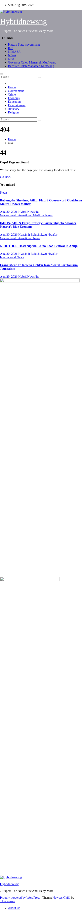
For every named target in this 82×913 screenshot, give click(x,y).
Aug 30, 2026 (9, 211)
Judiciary (13, 108)
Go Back (5, 177)
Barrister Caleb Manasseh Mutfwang (31, 66)
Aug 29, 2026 (9, 276)
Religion (13, 112)
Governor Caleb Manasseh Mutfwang (32, 62)
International (25, 215)
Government (16, 91)
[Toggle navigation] (1, 73)
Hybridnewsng (23, 21)
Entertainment (16, 105)
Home (12, 87)
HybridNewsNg (28, 211)
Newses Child (61, 897)
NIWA (12, 55)
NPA (11, 59)
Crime (12, 94)
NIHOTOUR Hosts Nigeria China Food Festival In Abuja (39, 246)
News (3, 192)
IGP (10, 48)
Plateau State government (24, 44)
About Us (14, 908)
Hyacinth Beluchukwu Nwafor (37, 234)
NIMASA (14, 51)
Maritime (39, 215)
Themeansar (7, 901)
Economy (14, 98)
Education (14, 101)
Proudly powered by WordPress (20, 897)
